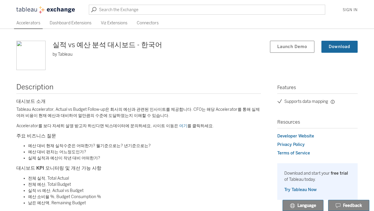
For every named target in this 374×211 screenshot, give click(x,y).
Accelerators (28, 23)
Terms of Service (293, 153)
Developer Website (295, 136)
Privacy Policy (291, 144)
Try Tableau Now (300, 189)
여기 (183, 125)
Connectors (148, 23)
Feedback (352, 205)
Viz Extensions (114, 23)
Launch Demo (292, 46)
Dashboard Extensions (70, 23)
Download (339, 46)
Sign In (350, 10)
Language (306, 205)
